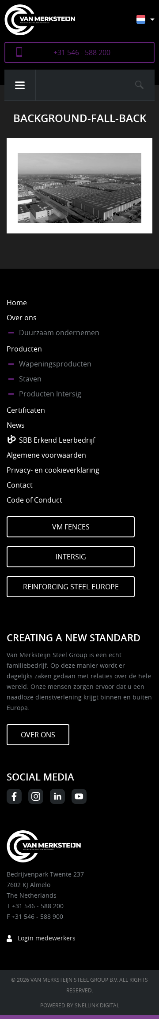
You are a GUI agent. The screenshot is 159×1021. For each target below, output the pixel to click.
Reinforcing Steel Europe (71, 587)
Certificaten (26, 410)
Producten (24, 349)
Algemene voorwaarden (46, 455)
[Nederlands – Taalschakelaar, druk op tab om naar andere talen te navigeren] (152, 23)
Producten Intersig (50, 394)
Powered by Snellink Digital (79, 1005)
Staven (30, 379)
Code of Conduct (34, 500)
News (16, 425)
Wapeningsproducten (55, 364)
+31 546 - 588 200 (81, 52)
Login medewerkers (47, 938)
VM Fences (71, 527)
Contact (20, 485)
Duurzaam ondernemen (59, 332)
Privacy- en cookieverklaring (53, 470)
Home (17, 302)
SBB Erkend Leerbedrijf (57, 440)
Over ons (22, 317)
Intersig (71, 557)
